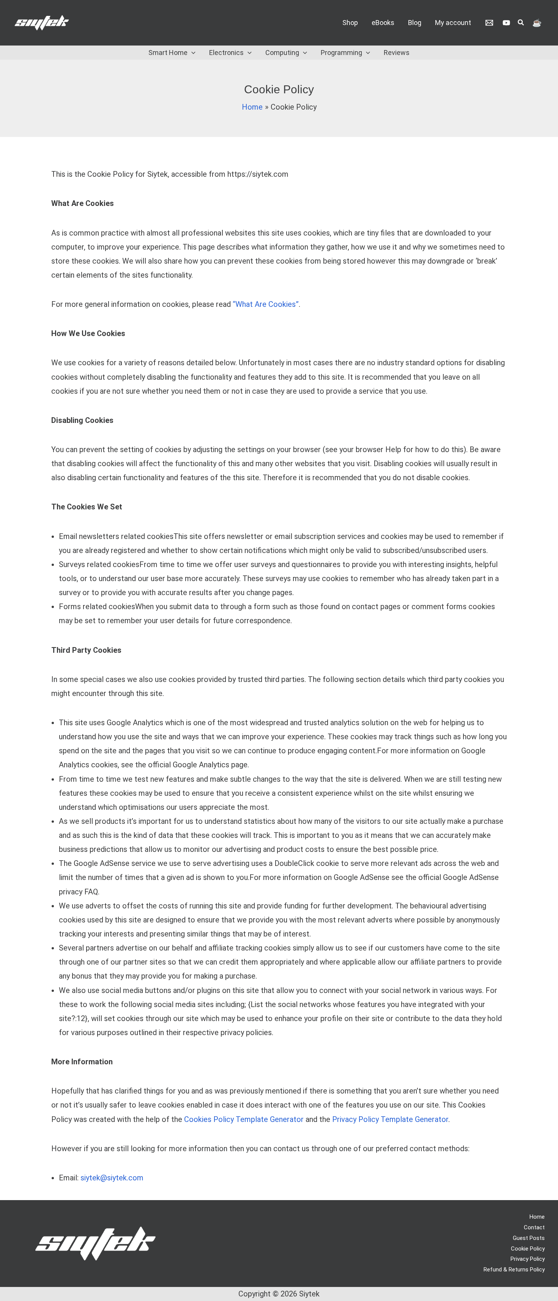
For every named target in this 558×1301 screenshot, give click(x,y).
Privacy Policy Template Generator (390, 1119)
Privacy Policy (528, 1258)
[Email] (489, 23)
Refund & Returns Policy (514, 1269)
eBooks (383, 23)
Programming (341, 53)
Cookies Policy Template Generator (244, 1119)
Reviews (397, 53)
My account (453, 23)
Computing (282, 53)
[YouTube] (506, 23)
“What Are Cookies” (266, 304)
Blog (414, 23)
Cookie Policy (528, 1248)
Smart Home (168, 53)
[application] (191, 52)
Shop (350, 23)
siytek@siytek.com (111, 1177)
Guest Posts (529, 1238)
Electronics (226, 53)
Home (537, 1216)
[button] (521, 23)
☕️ (537, 22)
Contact (534, 1227)
